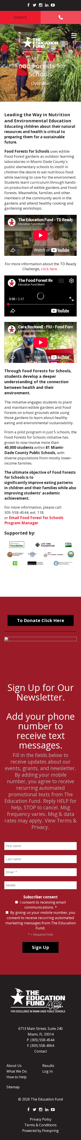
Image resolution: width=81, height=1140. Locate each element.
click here (49, 268)
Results (48, 1065)
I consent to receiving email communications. (42, 905)
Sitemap (13, 1087)
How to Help (16, 1077)
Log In (47, 1071)
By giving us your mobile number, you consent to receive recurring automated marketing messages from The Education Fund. (40, 920)
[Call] (60, 17)
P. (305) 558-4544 (40, 1039)
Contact (40, 1051)
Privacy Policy (40, 1119)
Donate (20, 17)
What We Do (16, 1071)
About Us (14, 1065)
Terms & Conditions (40, 1125)
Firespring (50, 1130)
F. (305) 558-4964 (40, 1045)
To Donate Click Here (40, 620)
